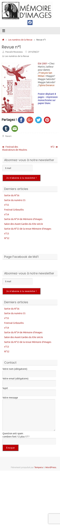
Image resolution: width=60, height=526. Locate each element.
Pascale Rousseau (14, 52)
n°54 (6, 214)
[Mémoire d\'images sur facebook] (30, 22)
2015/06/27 (33, 52)
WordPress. (51, 467)
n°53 (6, 233)
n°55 (6, 204)
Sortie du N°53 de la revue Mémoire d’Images (27, 228)
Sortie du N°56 (11, 195)
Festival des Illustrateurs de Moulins (14, 148)
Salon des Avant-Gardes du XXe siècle (23, 223)
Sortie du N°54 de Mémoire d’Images (23, 219)
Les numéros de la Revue (20, 39)
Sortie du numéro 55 (15, 200)
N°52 (6, 238)
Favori (8, 136)
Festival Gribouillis (14, 209)
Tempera (38, 467)
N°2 (53, 146)
